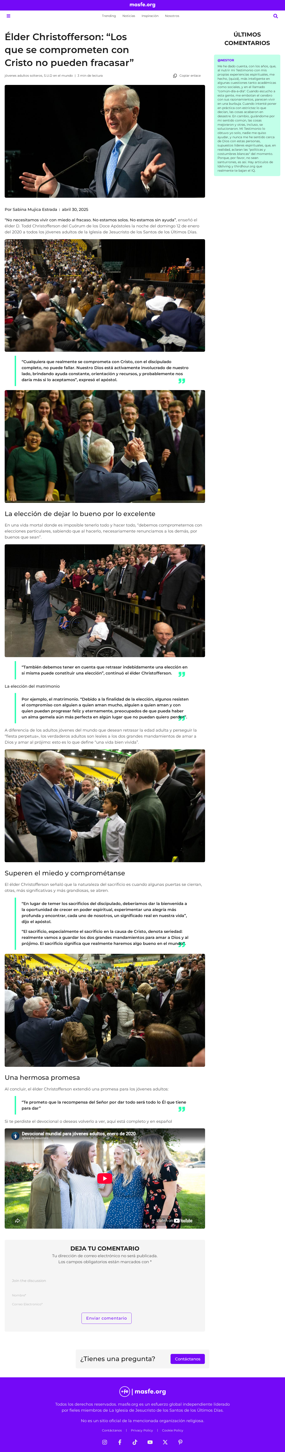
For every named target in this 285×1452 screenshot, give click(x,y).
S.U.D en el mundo (58, 76)
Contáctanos (112, 1430)
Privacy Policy (142, 1430)
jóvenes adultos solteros (23, 76)
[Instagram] (104, 1442)
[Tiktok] (135, 1442)
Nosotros (172, 16)
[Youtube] (150, 1442)
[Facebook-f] (119, 1442)
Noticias (128, 16)
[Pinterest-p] (180, 1442)
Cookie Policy (172, 1430)
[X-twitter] (165, 1442)
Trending (109, 16)
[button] (8, 16)
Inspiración (150, 16)
